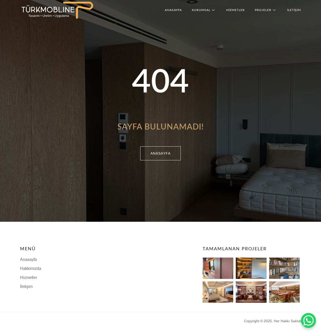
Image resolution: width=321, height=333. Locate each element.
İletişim (294, 10)
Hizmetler (235, 10)
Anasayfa (173, 10)
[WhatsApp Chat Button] (308, 320)
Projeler (263, 10)
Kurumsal (201, 10)
